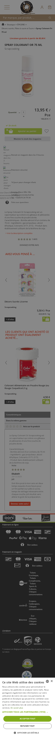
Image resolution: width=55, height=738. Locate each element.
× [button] (51, 681)
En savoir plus (17, 708)
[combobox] (47, 681)
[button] (27, 712)
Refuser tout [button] (27, 726)
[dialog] (27, 708)
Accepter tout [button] (27, 718)
